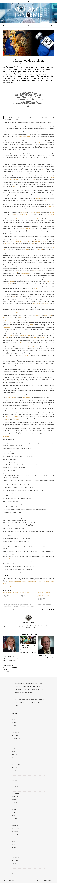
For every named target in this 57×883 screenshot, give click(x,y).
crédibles (47, 281)
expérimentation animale (32, 266)
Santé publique (30, 58)
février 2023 (15, 822)
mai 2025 (14, 748)
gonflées (52, 212)
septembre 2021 (16, 867)
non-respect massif (24, 342)
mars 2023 (14, 818)
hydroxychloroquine (37, 241)
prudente (32, 418)
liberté (8, 419)
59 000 (33, 179)
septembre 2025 (16, 738)
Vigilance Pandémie (28, 11)
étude (13, 296)
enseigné (26, 346)
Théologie (39, 58)
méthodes (14, 214)
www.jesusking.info (7, 558)
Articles (17, 58)
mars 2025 (14, 754)
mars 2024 (14, 783)
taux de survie (17, 203)
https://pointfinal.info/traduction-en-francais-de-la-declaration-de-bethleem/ (25, 586)
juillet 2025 (14, 745)
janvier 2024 (15, 786)
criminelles (17, 380)
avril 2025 (14, 751)
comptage (21, 214)
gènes (27, 249)
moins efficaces (48, 315)
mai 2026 (14, 722)
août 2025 (14, 741)
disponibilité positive (10, 397)
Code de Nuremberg (16, 416)
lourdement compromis (25, 228)
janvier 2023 (15, 825)
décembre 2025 (16, 732)
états (35, 337)
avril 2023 (14, 815)
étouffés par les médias (27, 293)
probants (32, 243)
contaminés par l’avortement (25, 136)
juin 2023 (14, 809)
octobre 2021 (15, 863)
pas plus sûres (46, 303)
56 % (9, 322)
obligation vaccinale (8, 606)
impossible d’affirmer (26, 273)
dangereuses (36, 303)
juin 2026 (14, 719)
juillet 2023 (14, 806)
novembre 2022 (16, 831)
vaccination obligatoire (24, 606)
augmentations (31, 324)
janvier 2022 (15, 854)
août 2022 (14, 841)
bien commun (16, 419)
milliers (21, 238)
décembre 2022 (16, 828)
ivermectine (18, 241)
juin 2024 (14, 774)
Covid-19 (5, 604)
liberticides (11, 335)
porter (50, 326)
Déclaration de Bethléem (14, 604)
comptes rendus (46, 293)
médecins (27, 238)
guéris (20, 317)
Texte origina (6, 436)
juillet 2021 (14, 873)
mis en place (36, 270)
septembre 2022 (16, 838)
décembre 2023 (16, 790)
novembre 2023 (16, 793)
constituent (24, 212)
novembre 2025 (16, 735)
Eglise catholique (37, 604)
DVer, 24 (44, 169)
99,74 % (45, 200)
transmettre (7, 327)
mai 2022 (14, 847)
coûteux (32, 239)
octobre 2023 (15, 796)
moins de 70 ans (50, 206)
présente (42, 208)
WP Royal (12, 880)
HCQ (44, 241)
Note (39, 142)
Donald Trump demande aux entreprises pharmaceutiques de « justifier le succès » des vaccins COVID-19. (44, 594)
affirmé (6, 181)
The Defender (27, 572)
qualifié (14, 186)
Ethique (23, 58)
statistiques (32, 212)
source (17, 195)
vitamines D (7, 243)
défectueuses (29, 214)
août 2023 (14, 802)
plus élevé (38, 198)
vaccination (16, 606)
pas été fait (17, 313)
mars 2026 (14, 729)
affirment (35, 218)
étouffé (12, 238)
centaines (16, 175)
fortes (11, 326)
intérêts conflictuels (25, 216)
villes (29, 337)
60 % (4, 320)
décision (24, 418)
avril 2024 (14, 780)
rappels (49, 353)
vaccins (32, 606)
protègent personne (25, 335)
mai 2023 (14, 812)
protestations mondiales (18, 339)
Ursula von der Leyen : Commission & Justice (25, 593)
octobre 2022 (15, 834)
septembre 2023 (16, 799)
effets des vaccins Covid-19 (26, 604)
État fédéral (43, 337)
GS (51, 131)
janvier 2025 (15, 761)
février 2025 (15, 758)
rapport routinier (24, 355)
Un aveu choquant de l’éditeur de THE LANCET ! (46, 658)
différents (40, 249)
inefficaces (37, 315)
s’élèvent (11, 281)
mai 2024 (14, 777)
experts (18, 272)
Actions (45, 880)
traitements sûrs (16, 239)
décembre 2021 (16, 857)
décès (38, 212)
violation (6, 416)
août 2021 (14, 870)
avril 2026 (14, 725)
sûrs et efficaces (27, 397)
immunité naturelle (7, 317)
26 (13, 264)
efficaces (25, 239)
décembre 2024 (16, 764)
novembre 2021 (16, 860)
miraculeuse (26, 241)
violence (6, 380)
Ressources (50, 880)
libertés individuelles (47, 604)
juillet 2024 (14, 770)
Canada (6, 337)
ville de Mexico (13, 244)
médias (6, 238)
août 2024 (14, 767)
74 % (37, 319)
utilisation (35, 346)
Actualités (38, 880)
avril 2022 (14, 850)
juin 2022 (14, 844)
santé (52, 418)
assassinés (32, 138)
